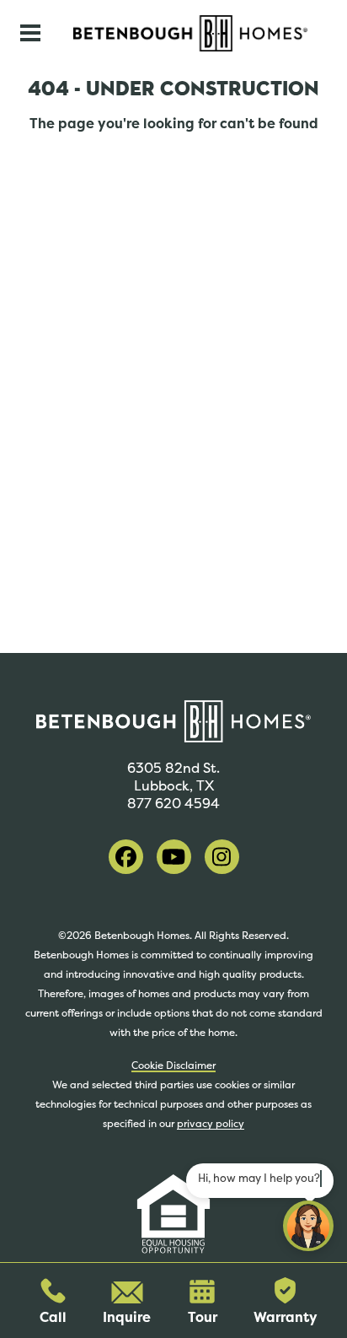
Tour (202, 1317)
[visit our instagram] (222, 856)
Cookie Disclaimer (173, 1065)
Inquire (127, 1317)
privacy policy (210, 1123)
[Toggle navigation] (30, 33)
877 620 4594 (173, 803)
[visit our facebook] (126, 856)
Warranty (286, 1317)
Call (53, 1317)
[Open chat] (308, 1225)
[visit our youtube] (174, 856)
